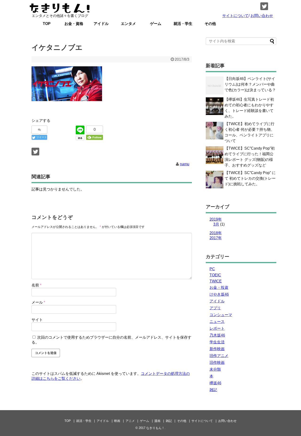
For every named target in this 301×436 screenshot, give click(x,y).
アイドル (101, 24)
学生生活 (217, 342)
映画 (117, 421)
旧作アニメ (219, 356)
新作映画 (217, 349)
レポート (217, 328)
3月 (216, 224)
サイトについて (235, 16)
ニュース (217, 322)
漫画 (157, 421)
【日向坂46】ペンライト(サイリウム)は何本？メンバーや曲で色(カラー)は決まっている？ (250, 84)
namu (184, 164)
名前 (36, 285)
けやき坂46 (219, 294)
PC (212, 269)
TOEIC (215, 275)
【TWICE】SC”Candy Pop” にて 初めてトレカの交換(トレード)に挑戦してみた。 (250, 178)
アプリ (215, 308)
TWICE (216, 281)
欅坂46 (215, 383)
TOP (47, 24)
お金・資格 (73, 24)
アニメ (130, 421)
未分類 (215, 369)
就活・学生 (183, 24)
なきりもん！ (155, 428)
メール (38, 302)
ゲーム (155, 24)
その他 (210, 24)
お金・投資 (219, 287)
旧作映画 (217, 363)
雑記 (213, 390)
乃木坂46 (217, 335)
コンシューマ (221, 315)
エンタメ (128, 24)
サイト (37, 320)
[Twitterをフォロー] (264, 6)
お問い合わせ (261, 16)
